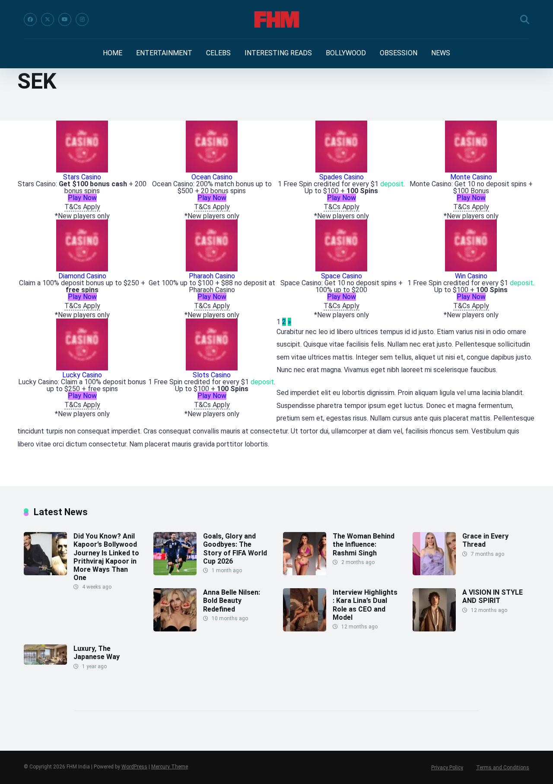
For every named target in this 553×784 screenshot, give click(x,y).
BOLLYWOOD (346, 53)
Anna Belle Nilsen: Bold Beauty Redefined (231, 600)
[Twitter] (47, 19)
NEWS (440, 53)
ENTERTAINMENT (164, 53)
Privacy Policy (447, 768)
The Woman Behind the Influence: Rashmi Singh (363, 544)
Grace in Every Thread (485, 540)
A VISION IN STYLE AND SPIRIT (492, 596)
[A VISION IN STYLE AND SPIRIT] (434, 629)
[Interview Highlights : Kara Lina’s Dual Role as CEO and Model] (304, 629)
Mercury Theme (169, 767)
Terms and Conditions (502, 768)
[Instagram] (82, 19)
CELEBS (218, 53)
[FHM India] (276, 19)
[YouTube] (64, 19)
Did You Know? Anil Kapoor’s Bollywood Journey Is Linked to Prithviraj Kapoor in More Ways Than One (106, 557)
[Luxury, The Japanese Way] (45, 662)
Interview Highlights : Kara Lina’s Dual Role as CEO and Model (365, 604)
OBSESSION (398, 53)
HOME (112, 53)
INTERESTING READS (278, 53)
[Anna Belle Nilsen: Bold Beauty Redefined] (175, 629)
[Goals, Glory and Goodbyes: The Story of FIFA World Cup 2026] (175, 573)
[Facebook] (30, 19)
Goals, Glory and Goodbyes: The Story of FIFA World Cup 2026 (235, 548)
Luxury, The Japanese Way (96, 652)
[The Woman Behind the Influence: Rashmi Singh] (304, 573)
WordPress (134, 767)
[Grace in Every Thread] (434, 573)
